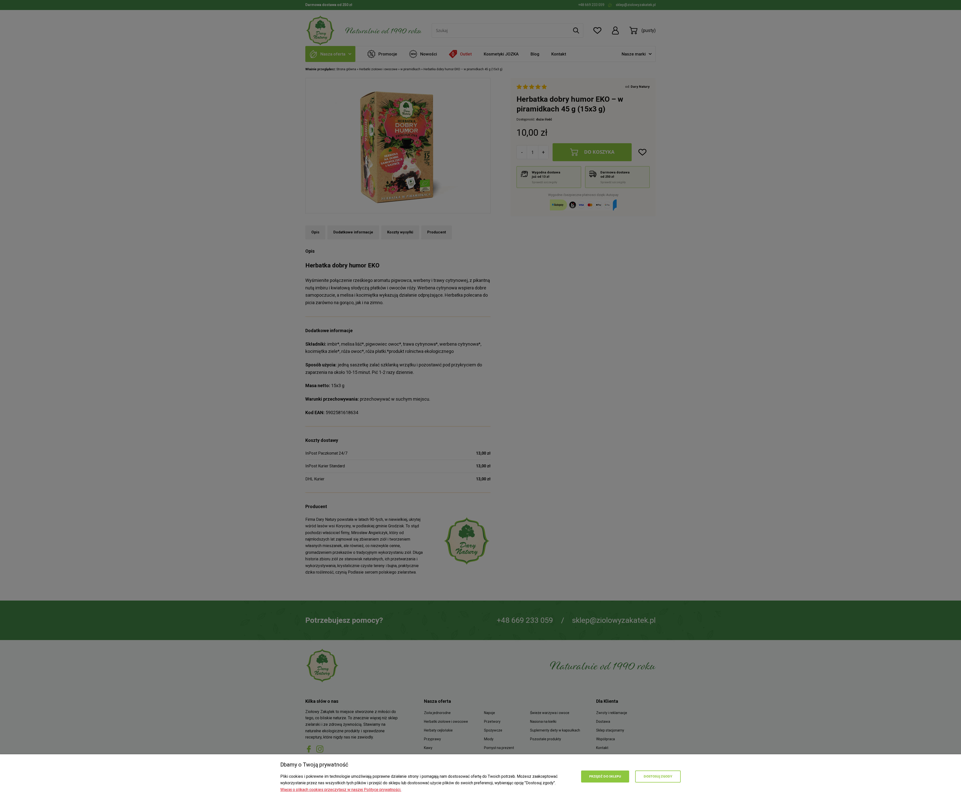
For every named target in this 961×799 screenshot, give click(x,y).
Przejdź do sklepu (605, 776)
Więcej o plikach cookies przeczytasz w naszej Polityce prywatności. (340, 789)
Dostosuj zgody (658, 776)
